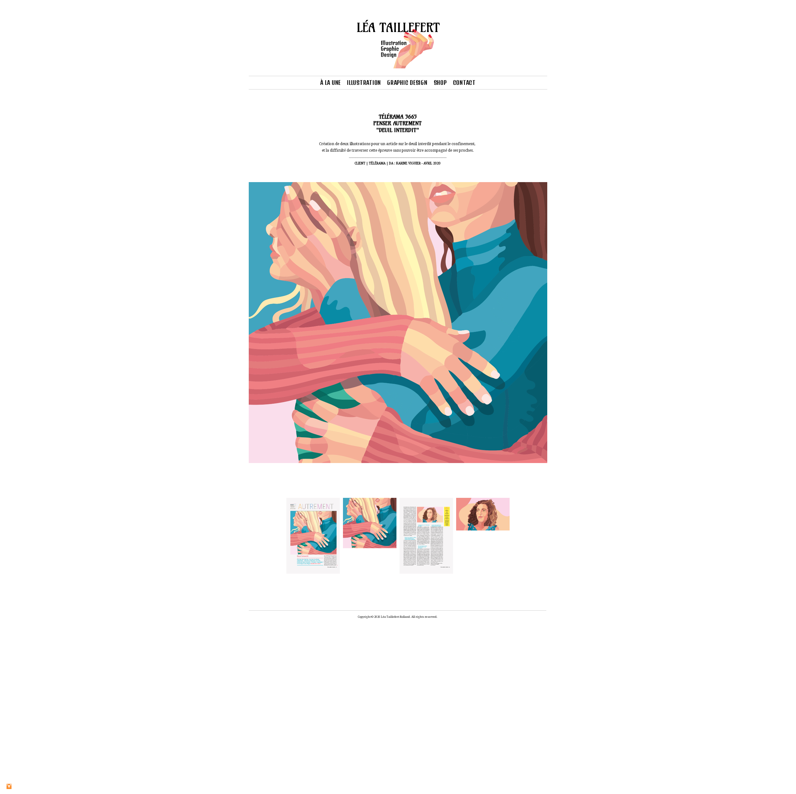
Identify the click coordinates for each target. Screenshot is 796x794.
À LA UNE (330, 82)
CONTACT (464, 82)
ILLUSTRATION (364, 82)
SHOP (440, 82)
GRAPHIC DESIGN (407, 82)
